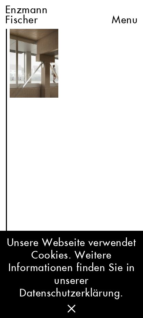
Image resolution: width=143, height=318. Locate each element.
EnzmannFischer (26, 15)
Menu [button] (125, 19)
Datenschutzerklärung (69, 292)
